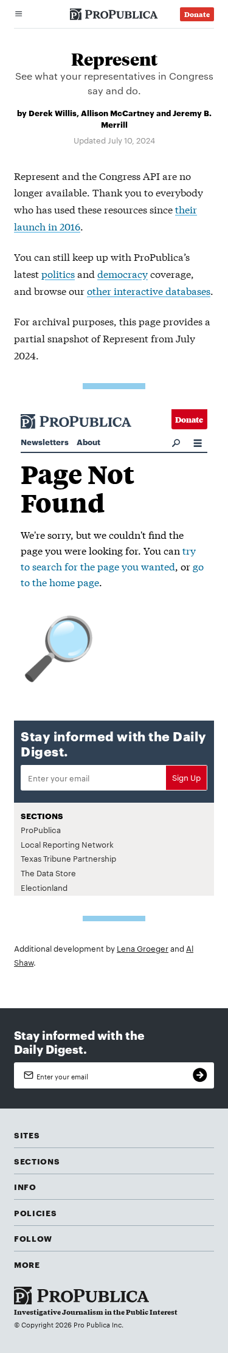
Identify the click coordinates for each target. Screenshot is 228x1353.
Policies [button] (35, 1212)
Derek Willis (53, 112)
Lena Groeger (142, 948)
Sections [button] (37, 1160)
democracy (122, 273)
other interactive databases (148, 290)
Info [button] (25, 1186)
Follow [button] (33, 1238)
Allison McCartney (117, 112)
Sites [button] (27, 1134)
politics (58, 273)
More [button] (27, 1264)
